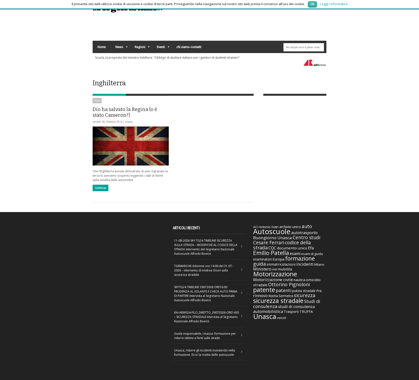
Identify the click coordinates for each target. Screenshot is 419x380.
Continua (100, 188)
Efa (311, 248)
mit (274, 269)
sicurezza (304, 295)
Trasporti (291, 311)
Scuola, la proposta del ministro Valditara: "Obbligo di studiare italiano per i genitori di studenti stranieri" (167, 57)
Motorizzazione (275, 273)
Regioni (137, 48)
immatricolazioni (281, 264)
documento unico (292, 247)
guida (259, 264)
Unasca (264, 316)
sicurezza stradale (278, 300)
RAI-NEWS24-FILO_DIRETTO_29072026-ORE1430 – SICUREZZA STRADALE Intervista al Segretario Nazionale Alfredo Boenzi (206, 316)
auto (307, 226)
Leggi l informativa (333, 4)
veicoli (281, 318)
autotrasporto (304, 232)
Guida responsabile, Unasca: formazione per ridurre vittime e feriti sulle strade (205, 336)
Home (101, 47)
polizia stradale (303, 290)
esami (295, 253)
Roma (273, 295)
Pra (319, 290)
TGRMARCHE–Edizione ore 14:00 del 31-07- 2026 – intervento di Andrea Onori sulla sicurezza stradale (203, 270)
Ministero (262, 269)
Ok (312, 4)
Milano (319, 264)
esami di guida (312, 254)
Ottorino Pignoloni (289, 284)
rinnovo (260, 295)
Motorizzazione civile (273, 279)
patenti (283, 290)
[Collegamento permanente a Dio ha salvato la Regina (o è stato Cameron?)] (131, 146)
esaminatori (262, 259)
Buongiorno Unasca (272, 237)
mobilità (285, 269)
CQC (272, 248)
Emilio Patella (271, 253)
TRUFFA (306, 311)
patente (264, 289)
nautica (299, 279)
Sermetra (286, 295)
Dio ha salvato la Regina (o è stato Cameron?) (125, 112)
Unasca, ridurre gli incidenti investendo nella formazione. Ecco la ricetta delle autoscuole (204, 352)
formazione (300, 258)
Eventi (158, 48)
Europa (278, 259)
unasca (129, 121)
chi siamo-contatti (189, 47)
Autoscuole (271, 231)
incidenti (305, 264)
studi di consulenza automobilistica (284, 309)
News (117, 48)
